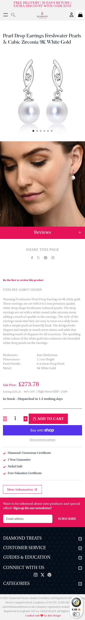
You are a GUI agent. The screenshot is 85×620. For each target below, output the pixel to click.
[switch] (76, 614)
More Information (20, 489)
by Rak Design (52, 615)
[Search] (13, 14)
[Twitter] (42, 574)
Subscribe (67, 518)
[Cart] (80, 14)
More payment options (42, 440)
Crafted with (32, 615)
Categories (16, 583)
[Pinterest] (49, 574)
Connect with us (23, 568)
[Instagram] (35, 574)
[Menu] (5, 14)
